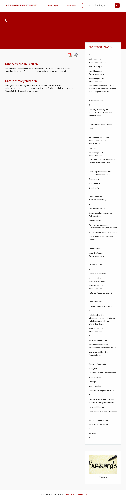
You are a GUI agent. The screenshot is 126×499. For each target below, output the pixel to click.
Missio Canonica (95, 265)
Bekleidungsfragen (96, 100)
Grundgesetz (94, 188)
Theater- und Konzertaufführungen (103, 411)
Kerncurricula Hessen (97, 208)
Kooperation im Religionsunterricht (103, 232)
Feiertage (92, 148)
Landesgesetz (94, 248)
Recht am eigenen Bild (98, 340)
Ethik (91, 128)
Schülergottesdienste (97, 364)
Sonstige (92, 382)
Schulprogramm (95, 377)
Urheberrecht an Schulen (21, 64)
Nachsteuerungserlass (98, 273)
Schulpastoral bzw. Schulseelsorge (102, 373)
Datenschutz (82, 495)
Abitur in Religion (95, 66)
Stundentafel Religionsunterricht (102, 390)
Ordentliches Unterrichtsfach (100, 306)
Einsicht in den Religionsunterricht (102, 124)
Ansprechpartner (54, 5)
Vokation (92, 433)
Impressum (70, 495)
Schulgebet (93, 368)
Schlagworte (71, 5)
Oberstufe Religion (96, 302)
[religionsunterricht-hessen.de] (22, 9)
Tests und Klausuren (97, 407)
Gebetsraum (94, 179)
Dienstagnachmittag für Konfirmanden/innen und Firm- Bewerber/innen (101, 112)
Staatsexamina (95, 386)
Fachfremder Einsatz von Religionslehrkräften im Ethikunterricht (99, 140)
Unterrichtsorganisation (21, 81)
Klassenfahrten (95, 220)
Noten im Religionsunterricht (100, 293)
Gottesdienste (94, 183)
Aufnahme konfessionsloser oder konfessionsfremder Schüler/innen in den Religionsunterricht (102, 89)
